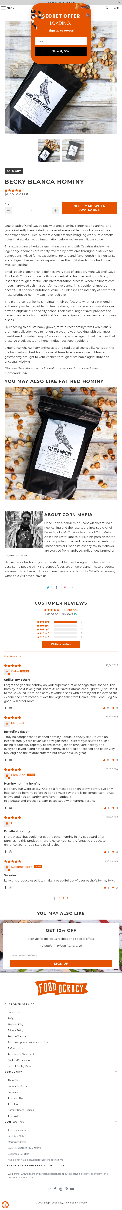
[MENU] (2, 8)
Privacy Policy (15, 1030)
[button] (13, 190)
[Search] (107, 8)
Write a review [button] (61, 644)
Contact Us (14, 1012)
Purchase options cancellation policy (28, 1042)
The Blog (13, 1104)
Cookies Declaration (19, 1060)
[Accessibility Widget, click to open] (5, 1204)
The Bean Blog (16, 1098)
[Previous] (7, 78)
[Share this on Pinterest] (64, 587)
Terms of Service (17, 1036)
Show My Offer (61, 51)
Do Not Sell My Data (19, 1066)
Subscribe (13, 1092)
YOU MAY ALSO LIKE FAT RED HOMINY (54, 381)
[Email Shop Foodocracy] (49, 1189)
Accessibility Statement (21, 1054)
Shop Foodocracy (53, 1202)
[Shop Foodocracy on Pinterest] (66, 1189)
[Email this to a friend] (73, 587)
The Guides (14, 1116)
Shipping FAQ (15, 1024)
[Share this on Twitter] (48, 587)
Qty (7, 204)
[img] (12, 666)
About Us (13, 1080)
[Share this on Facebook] (56, 587)
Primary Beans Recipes (21, 1110)
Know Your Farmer (18, 1086)
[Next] (115, 78)
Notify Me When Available (89, 208)
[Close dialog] (87, 6)
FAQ (10, 1018)
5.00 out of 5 (69, 610)
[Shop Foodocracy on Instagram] (60, 1189)
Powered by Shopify (75, 1202)
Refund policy (15, 1048)
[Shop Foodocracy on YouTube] (72, 1189)
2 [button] (59, 898)
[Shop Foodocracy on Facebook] (55, 1189)
